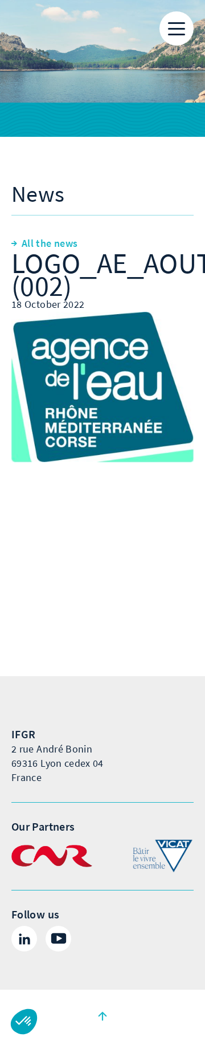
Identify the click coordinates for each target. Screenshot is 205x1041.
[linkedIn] (24, 938)
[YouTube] (58, 938)
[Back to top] (102, 1015)
